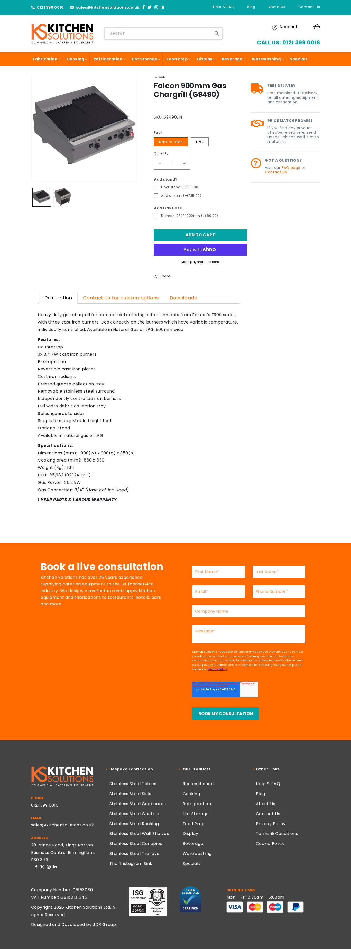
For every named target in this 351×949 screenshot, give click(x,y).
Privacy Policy (271, 824)
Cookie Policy (270, 843)
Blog (251, 6)
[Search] (216, 33)
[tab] (58, 298)
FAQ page (291, 167)
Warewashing (197, 853)
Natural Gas (171, 141)
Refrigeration (197, 804)
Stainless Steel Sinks (131, 794)
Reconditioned (198, 784)
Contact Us (309, 6)
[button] (317, 27)
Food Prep (194, 824)
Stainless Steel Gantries (135, 814)
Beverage (193, 843)
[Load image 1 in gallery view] (41, 197)
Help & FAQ (223, 6)
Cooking (191, 794)
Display (190, 833)
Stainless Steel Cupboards (137, 804)
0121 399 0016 (49, 7)
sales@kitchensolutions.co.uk (107, 7)
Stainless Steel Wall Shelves (139, 833)
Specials (192, 863)
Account (288, 27)
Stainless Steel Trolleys (134, 853)
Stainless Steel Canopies (135, 843)
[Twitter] (149, 7)
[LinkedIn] (162, 7)
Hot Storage (196, 814)
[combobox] (163, 33)
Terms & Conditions (277, 833)
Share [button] (165, 276)
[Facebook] (143, 7)
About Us (276, 6)
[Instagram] (156, 7)
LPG (199, 141)
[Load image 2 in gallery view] (62, 197)
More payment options (200, 262)
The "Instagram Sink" (131, 863)
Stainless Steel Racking (134, 824)
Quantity (161, 153)
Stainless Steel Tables (132, 784)
